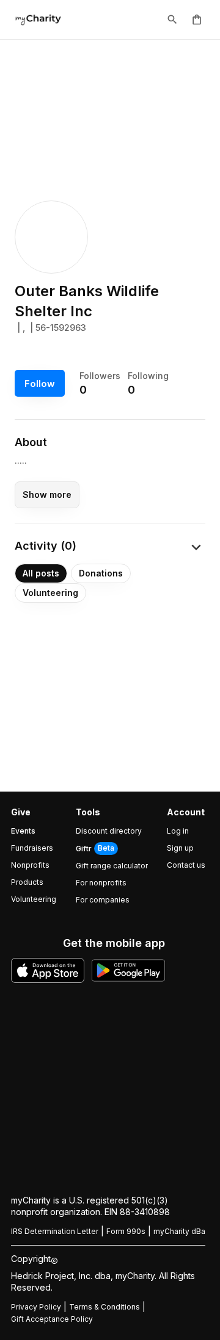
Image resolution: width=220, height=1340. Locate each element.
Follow (39, 383)
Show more (47, 494)
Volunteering (50, 592)
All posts (41, 573)
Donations (101, 573)
